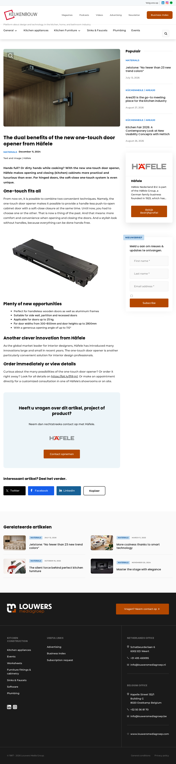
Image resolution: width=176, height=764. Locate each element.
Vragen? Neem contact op (140, 609)
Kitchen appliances (36, 30)
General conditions (140, 755)
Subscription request (60, 660)
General (8, 30)
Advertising (116, 15)
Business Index (159, 15)
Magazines (67, 15)
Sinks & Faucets (97, 30)
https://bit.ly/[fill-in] (64, 376)
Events (135, 30)
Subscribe (149, 303)
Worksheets (14, 663)
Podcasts (84, 15)
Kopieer (94, 490)
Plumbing (119, 30)
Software (12, 686)
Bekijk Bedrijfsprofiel (149, 211)
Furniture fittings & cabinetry (19, 671)
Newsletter (134, 15)
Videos (99, 15)
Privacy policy (162, 755)
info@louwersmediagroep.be (148, 716)
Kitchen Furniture (65, 30)
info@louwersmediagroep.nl (148, 664)
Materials (10, 152)
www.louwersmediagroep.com (149, 734)
